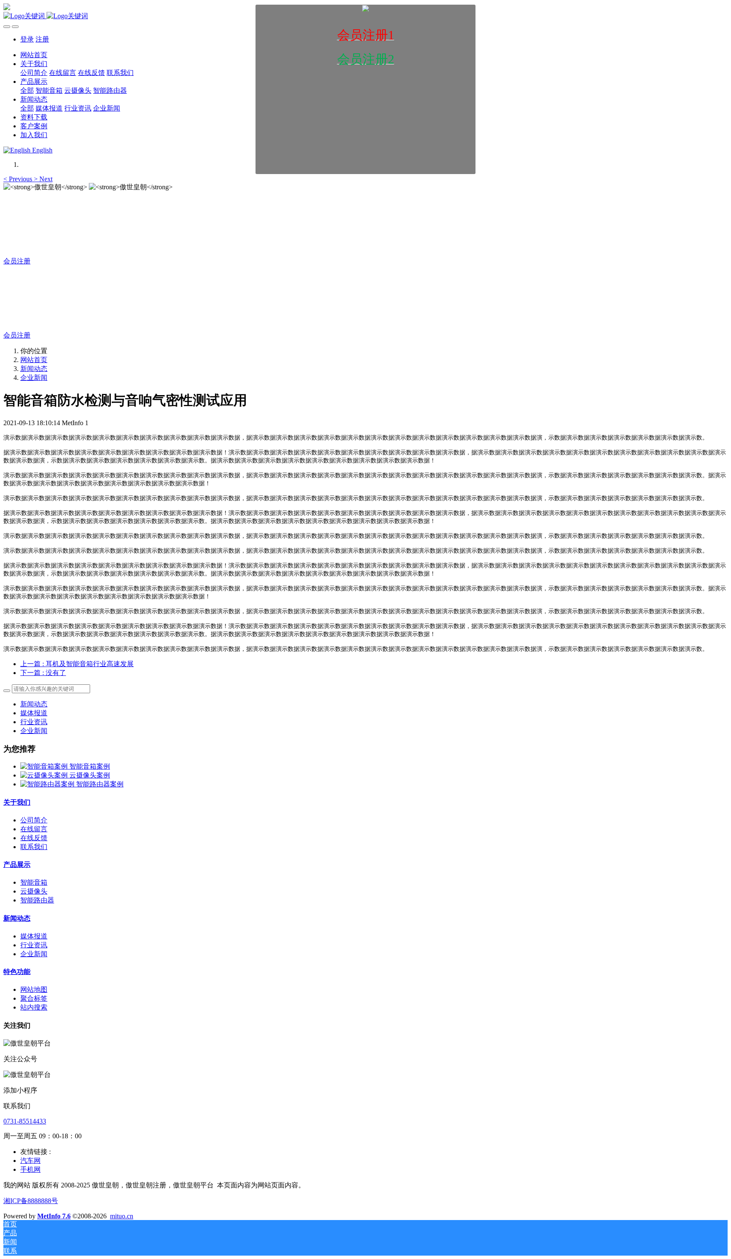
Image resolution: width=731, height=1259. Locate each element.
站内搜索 (33, 1007)
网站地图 (33, 989)
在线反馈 (33, 837)
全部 (27, 90)
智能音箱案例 (89, 766)
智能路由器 (37, 900)
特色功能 (16, 971)
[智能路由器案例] (48, 784)
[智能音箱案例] (44, 766)
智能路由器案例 (100, 784)
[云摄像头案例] (44, 775)
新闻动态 (33, 368)
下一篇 (43, 672)
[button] (18, 179)
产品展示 (16, 864)
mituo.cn (121, 1216)
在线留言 (33, 829)
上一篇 (77, 663)
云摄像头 (33, 891)
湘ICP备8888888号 (30, 1200)
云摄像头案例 (89, 775)
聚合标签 (33, 998)
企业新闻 (33, 377)
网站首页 (33, 359)
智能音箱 (33, 882)
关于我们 (16, 802)
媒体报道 (33, 713)
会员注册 (16, 261)
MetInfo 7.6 (54, 1216)
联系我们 (33, 846)
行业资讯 (33, 721)
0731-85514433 (24, 1121)
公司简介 (33, 820)
